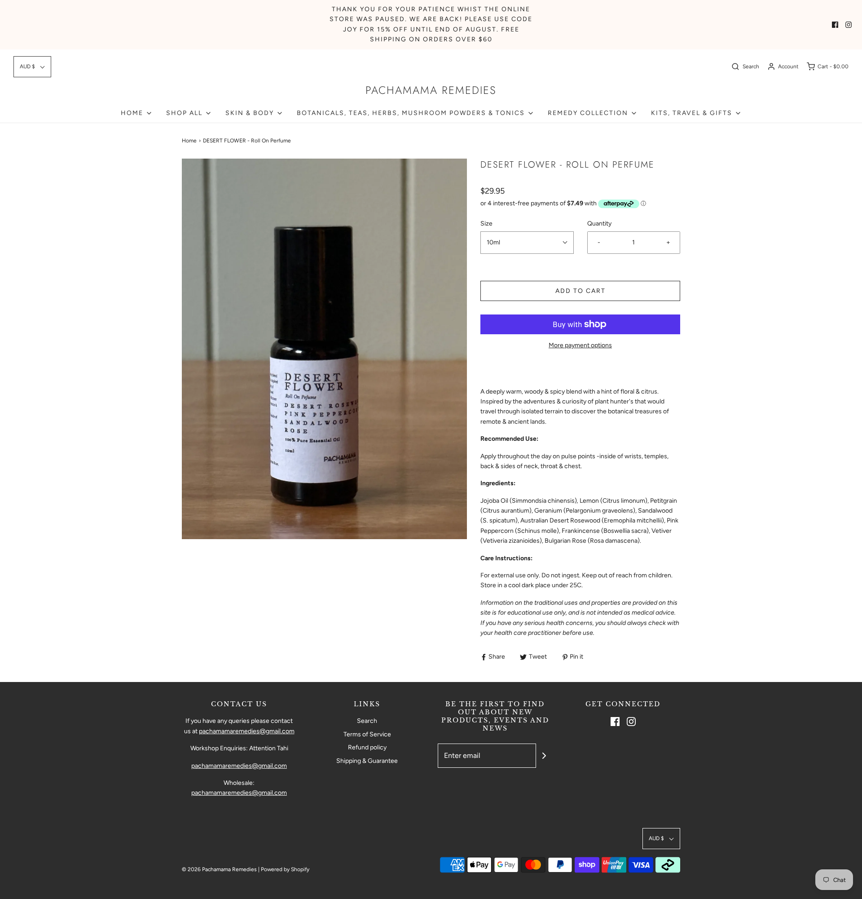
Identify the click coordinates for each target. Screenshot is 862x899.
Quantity (599, 223)
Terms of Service (367, 734)
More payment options (580, 345)
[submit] (544, 756)
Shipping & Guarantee (367, 761)
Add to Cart (580, 291)
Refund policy (367, 747)
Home (189, 140)
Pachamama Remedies (431, 90)
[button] (32, 66)
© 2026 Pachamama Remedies (219, 869)
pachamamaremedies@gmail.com (247, 731)
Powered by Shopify (285, 869)
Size (486, 223)
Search (367, 721)
